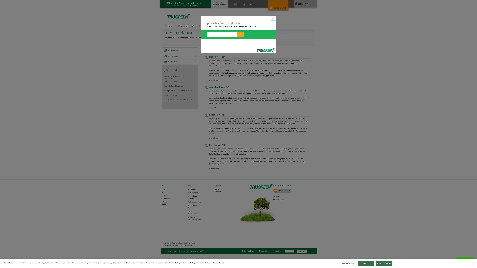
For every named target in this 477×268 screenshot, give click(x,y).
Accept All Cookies (384, 263)
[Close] (273, 18)
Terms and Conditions (154, 263)
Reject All (365, 263)
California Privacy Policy (214, 263)
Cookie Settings (348, 263)
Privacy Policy (174, 263)
